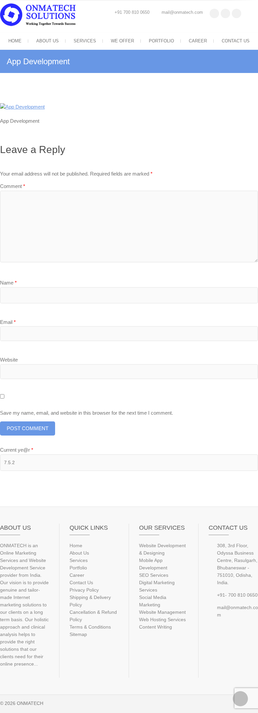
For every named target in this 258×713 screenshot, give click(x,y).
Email (8, 322)
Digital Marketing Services (157, 586)
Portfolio (161, 40)
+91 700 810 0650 (132, 12)
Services (85, 40)
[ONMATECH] (39, 15)
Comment (12, 186)
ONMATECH (30, 703)
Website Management (162, 612)
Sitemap (78, 634)
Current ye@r (16, 450)
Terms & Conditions (90, 627)
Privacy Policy (84, 590)
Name (8, 283)
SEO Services (153, 575)
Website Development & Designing (162, 549)
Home (15, 40)
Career (198, 40)
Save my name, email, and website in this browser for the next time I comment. (86, 413)
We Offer (122, 40)
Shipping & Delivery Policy (90, 601)
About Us (47, 40)
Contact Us (236, 40)
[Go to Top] (240, 698)
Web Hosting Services (162, 619)
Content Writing (155, 627)
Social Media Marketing (152, 601)
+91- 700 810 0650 (237, 595)
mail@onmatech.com (182, 12)
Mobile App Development (153, 564)
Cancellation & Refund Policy (93, 615)
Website (9, 360)
